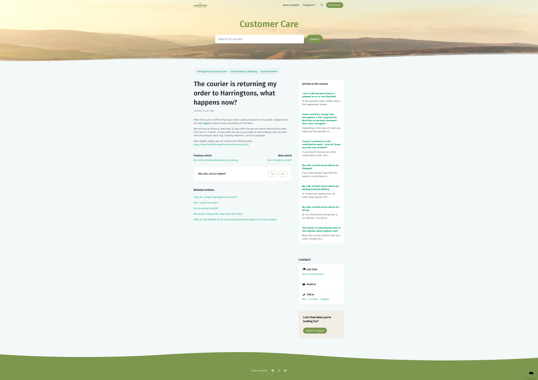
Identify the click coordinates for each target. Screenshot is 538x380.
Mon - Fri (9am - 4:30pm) (315, 299)
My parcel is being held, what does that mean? (218, 213)
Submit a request (315, 330)
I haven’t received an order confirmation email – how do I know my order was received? (321, 144)
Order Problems (269, 71)
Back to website (291, 5)
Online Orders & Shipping (243, 71)
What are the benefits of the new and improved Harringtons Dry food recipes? (235, 219)
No (282, 173)
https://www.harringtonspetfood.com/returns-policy (221, 144)
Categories (309, 5)
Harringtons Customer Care (212, 71)
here (207, 123)
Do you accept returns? (206, 208)
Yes (273, 173)
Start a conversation (313, 274)
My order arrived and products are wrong (216, 160)
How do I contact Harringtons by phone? (215, 197)
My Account (334, 5)
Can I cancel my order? (279, 160)
